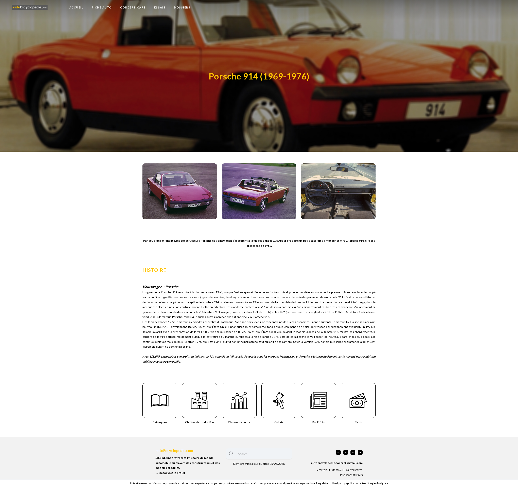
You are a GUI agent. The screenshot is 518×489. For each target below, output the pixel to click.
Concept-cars (133, 7)
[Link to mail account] (360, 452)
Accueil (76, 7)
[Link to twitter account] (345, 452)
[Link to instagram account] (352, 452)
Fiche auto (102, 7)
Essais (160, 7)
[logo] (30, 7)
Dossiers (182, 7)
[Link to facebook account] (338, 452)
